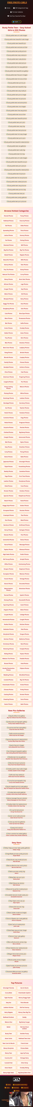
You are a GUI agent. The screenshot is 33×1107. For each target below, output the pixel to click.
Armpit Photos (24, 559)
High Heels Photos (8, 554)
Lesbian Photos (24, 398)
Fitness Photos (24, 362)
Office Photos (8, 564)
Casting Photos (8, 694)
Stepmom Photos (24, 569)
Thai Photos (24, 515)
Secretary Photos (24, 403)
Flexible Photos (24, 658)
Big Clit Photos (24, 680)
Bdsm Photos (24, 610)
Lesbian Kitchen (8, 1007)
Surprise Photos (8, 427)
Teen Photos (24, 265)
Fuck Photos (24, 486)
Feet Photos (24, 372)
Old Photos (24, 294)
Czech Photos (24, 605)
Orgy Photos (24, 418)
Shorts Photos (8, 583)
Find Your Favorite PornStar (17, 16)
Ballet (8, 1027)
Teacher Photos (24, 408)
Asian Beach (8, 1068)
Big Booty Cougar (24, 1022)
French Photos (8, 579)
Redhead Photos (9, 221)
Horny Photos (8, 530)
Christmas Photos (8, 644)
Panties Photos (24, 427)
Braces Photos (8, 663)
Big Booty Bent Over (24, 1072)
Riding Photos (8, 654)
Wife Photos (24, 260)
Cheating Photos (8, 699)
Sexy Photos (8, 447)
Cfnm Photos (9, 372)
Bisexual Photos (24, 549)
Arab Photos (24, 663)
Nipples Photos (24, 255)
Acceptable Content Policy (21, 1084)
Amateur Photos (24, 343)
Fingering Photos (24, 377)
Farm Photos (24, 699)
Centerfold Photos (8, 540)
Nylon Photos (24, 442)
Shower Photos (8, 491)
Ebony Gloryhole (9, 1048)
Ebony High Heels (8, 1072)
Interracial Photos (24, 437)
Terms (8, 1087)
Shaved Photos (8, 216)
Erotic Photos (8, 328)
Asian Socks (8, 1038)
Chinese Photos (8, 689)
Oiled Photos (8, 486)
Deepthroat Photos (24, 496)
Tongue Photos (24, 634)
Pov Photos (24, 382)
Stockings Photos (8, 398)
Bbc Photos (8, 323)
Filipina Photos (24, 668)
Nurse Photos (8, 544)
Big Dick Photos (8, 250)
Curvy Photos (24, 274)
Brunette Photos (24, 583)
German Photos (8, 639)
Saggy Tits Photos (8, 304)
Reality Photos (8, 471)
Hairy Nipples (8, 1012)
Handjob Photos (8, 367)
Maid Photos (24, 520)
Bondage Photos (9, 403)
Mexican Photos (24, 574)
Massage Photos (24, 544)
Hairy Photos (24, 299)
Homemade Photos (8, 619)
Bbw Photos (8, 343)
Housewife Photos (24, 600)
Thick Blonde (24, 1002)
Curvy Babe (8, 993)
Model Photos (8, 255)
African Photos (8, 284)
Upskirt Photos (24, 595)
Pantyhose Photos (24, 481)
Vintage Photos (24, 579)
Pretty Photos (24, 689)
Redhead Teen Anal (24, 1038)
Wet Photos (8, 442)
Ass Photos (8, 408)
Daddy (24, 1017)
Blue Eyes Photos (24, 313)
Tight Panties (8, 998)
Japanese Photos (8, 461)
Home (8, 8)
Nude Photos (24, 501)
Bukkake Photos (9, 629)
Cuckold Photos (8, 680)
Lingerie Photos (8, 382)
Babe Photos (24, 457)
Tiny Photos (8, 338)
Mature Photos (24, 387)
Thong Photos (24, 452)
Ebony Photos (8, 279)
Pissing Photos (8, 393)
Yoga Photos (8, 476)
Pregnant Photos (24, 422)
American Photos (8, 377)
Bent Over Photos (8, 347)
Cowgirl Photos (8, 437)
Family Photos (8, 362)
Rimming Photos (8, 649)
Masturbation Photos (8, 589)
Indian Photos (24, 505)
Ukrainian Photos (24, 588)
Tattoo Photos (24, 540)
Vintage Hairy (24, 1058)
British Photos (24, 352)
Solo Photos (24, 308)
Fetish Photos (8, 413)
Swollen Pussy (24, 1033)
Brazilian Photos (24, 447)
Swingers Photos (24, 530)
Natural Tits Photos (9, 274)
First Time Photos (24, 476)
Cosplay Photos (24, 357)
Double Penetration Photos (9, 669)
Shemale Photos (9, 245)
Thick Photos (24, 230)
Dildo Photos (24, 225)
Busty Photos (24, 269)
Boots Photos (8, 457)
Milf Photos (24, 245)
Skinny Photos (8, 265)
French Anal (24, 1043)
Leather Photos (8, 481)
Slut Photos (8, 520)
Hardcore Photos (8, 525)
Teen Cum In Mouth (9, 1043)
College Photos (24, 614)
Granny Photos (24, 235)
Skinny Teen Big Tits (24, 1012)
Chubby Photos (24, 328)
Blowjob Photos (8, 299)
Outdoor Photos (24, 491)
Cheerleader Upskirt (24, 993)
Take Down (16, 1087)
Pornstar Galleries (17, 12)
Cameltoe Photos (24, 471)
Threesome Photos (24, 318)
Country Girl (8, 1058)
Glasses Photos (8, 535)
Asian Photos (24, 333)
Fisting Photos (24, 240)
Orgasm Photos (8, 610)
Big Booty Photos (24, 432)
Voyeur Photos (24, 654)
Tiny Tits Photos (8, 269)
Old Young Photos (8, 559)
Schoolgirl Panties (8, 988)
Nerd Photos (24, 644)
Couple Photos (8, 614)
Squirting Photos (8, 605)
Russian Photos (24, 510)
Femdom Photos (24, 413)
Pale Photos (24, 629)
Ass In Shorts (24, 988)
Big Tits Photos (24, 250)
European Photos (8, 574)
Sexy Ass (8, 1002)
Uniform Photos (24, 367)
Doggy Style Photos (8, 505)
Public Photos (24, 554)
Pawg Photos (9, 352)
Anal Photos (24, 304)
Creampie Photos (8, 515)
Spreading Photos (8, 230)
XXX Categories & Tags (21, 8)
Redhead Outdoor (8, 1017)
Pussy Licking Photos (8, 387)
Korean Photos (24, 694)
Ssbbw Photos (8, 333)
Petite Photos (8, 422)
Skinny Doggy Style (24, 998)
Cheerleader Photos (9, 685)
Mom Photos (8, 318)
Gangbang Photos (8, 308)
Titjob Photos (8, 466)
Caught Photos (24, 619)
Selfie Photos (24, 323)
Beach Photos (8, 501)
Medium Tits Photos (8, 658)
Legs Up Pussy (24, 1053)
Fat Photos (8, 240)
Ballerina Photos (24, 639)
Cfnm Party (24, 1063)
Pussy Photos (24, 216)
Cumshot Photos (8, 418)
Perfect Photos (8, 624)
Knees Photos (24, 685)
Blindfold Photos (24, 675)
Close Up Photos (24, 221)
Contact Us (25, 1087)
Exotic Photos (8, 704)
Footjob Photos (24, 649)
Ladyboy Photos (24, 347)
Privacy (17, 1090)
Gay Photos (24, 289)
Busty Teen (8, 1033)
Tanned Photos (8, 595)
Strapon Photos (8, 569)
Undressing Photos (24, 564)
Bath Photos (24, 704)
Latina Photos (8, 235)
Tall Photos (8, 225)
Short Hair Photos (24, 279)
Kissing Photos (8, 600)
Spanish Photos (8, 496)
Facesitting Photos (24, 466)
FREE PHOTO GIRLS (17, 2)
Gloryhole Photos (8, 634)
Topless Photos (8, 549)
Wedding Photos (9, 675)
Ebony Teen (8, 1053)
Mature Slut (8, 1022)
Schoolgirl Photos (24, 461)
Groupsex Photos (8, 510)
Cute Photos (8, 313)
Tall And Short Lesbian (24, 1028)
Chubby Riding (24, 1068)
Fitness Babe (24, 1048)
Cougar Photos (8, 289)
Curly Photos (8, 452)
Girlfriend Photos (24, 525)
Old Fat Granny (24, 1007)
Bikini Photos (8, 294)
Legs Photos (24, 284)
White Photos (24, 393)
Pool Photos (24, 535)
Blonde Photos (8, 357)
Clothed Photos (8, 432)
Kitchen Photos (24, 624)
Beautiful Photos (8, 260)
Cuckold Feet (8, 1063)
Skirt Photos (24, 338)
